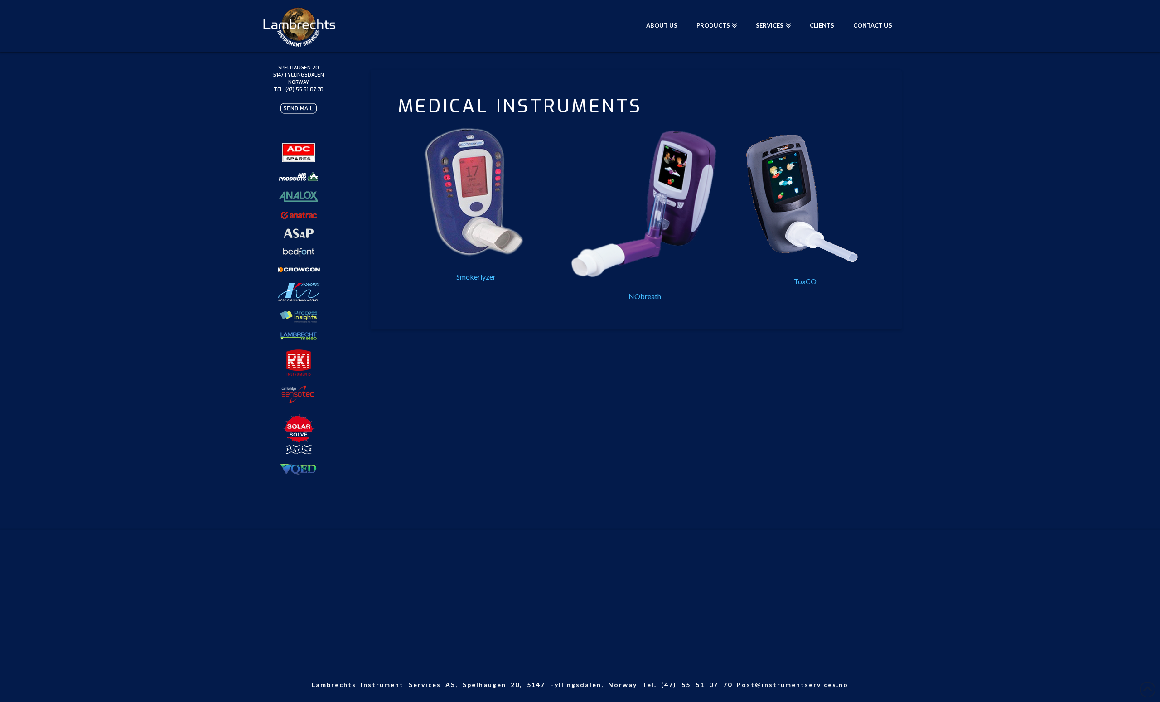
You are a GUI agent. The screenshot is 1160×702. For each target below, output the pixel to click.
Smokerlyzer (476, 276)
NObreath (644, 296)
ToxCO (805, 281)
